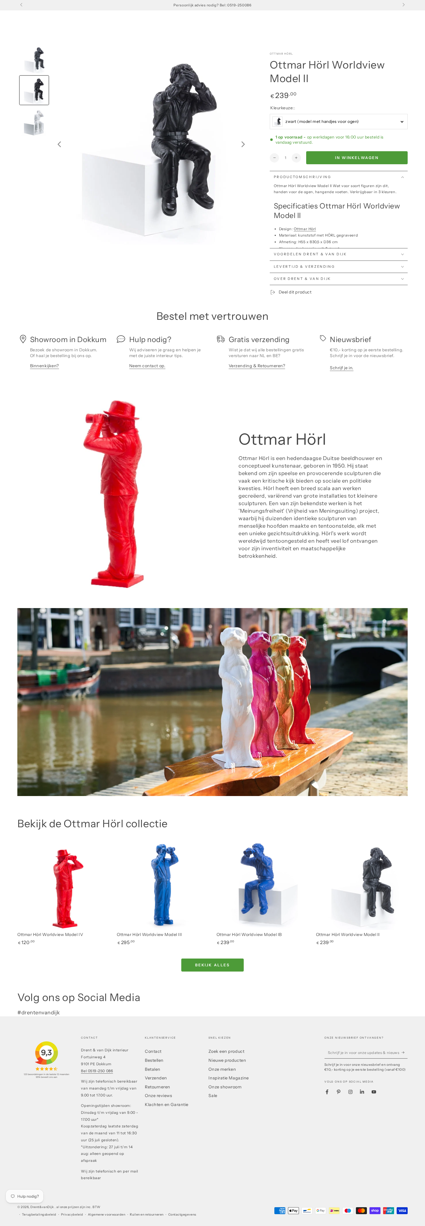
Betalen (152, 1069)
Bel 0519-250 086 (97, 1071)
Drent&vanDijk (42, 1207)
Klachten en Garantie (167, 1104)
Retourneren (157, 1087)
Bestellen (154, 1060)
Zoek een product (226, 1051)
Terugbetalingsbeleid (39, 1214)
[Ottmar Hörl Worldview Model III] (162, 884)
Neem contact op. (147, 365)
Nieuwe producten (227, 1060)
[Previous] (59, 144)
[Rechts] (403, 5)
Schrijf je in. (342, 367)
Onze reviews (158, 1095)
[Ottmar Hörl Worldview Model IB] (262, 884)
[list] (212, 355)
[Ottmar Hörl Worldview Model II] (362, 884)
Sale (212, 1095)
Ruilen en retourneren (146, 1214)
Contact (153, 1051)
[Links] (21, 5)
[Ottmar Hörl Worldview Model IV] (63, 884)
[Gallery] (134, 144)
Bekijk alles (212, 965)
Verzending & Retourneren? (257, 365)
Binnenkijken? (44, 365)
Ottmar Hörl (281, 53)
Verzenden (156, 1078)
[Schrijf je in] (405, 1052)
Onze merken (222, 1069)
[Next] (243, 144)
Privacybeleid (72, 1214)
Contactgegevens (182, 1214)
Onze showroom (224, 1087)
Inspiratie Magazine (228, 1078)
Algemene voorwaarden (106, 1214)
